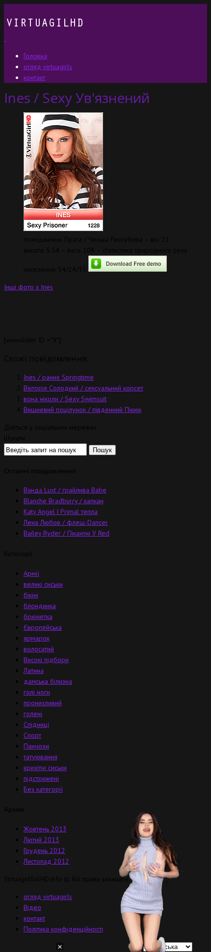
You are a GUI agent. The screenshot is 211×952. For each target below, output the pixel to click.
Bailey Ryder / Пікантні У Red (66, 533)
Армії (31, 573)
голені (33, 713)
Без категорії (43, 789)
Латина (34, 670)
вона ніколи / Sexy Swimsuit (65, 398)
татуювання (40, 756)
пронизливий (43, 702)
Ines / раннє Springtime (59, 377)
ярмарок (37, 638)
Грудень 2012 (44, 850)
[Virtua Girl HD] (43, 38)
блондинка (40, 605)
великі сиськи (43, 584)
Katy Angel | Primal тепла (61, 511)
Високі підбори (46, 659)
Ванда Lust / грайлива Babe (65, 490)
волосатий (39, 648)
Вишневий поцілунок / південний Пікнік (82, 409)
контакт (34, 918)
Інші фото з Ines (28, 287)
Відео (32, 907)
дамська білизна (48, 681)
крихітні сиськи (45, 767)
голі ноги (37, 692)
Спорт (32, 735)
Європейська (43, 627)
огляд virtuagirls (48, 896)
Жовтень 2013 (45, 828)
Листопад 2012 (46, 861)
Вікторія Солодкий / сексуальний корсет (83, 388)
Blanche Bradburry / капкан (64, 500)
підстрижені (41, 778)
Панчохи (36, 746)
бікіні (31, 595)
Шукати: (15, 438)
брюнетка (38, 616)
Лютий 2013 (41, 839)
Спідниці (36, 724)
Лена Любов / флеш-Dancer (66, 522)
